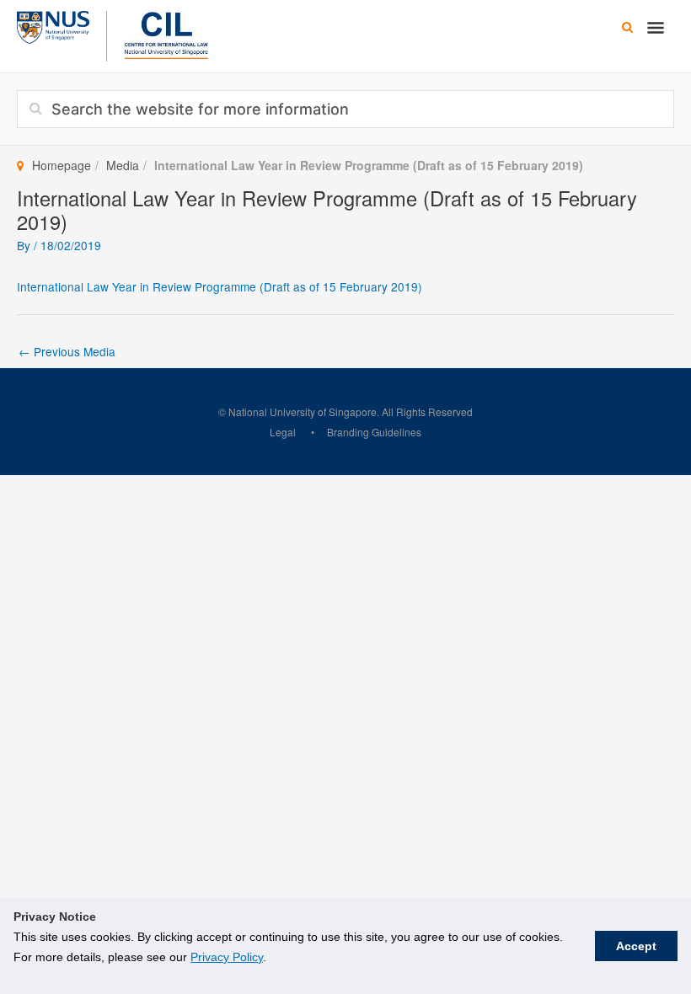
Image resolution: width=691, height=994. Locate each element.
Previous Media (67, 351)
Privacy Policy (226, 957)
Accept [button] (636, 946)
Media (122, 165)
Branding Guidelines (374, 432)
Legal (283, 432)
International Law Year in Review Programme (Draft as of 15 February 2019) (219, 286)
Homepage (61, 165)
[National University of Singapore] (53, 25)
